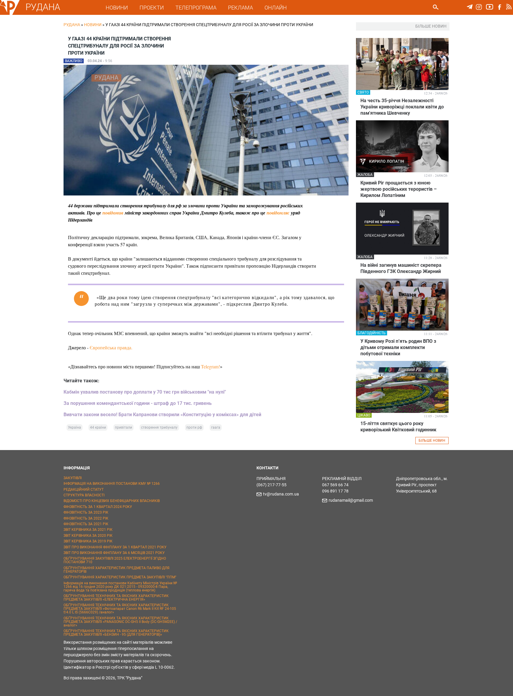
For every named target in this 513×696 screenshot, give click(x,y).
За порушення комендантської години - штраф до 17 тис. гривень (138, 403)
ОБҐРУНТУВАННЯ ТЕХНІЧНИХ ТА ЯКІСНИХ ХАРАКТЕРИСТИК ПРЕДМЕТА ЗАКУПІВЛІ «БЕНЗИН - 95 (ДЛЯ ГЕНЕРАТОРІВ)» (116, 633)
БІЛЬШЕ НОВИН (432, 440)
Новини (93, 24)
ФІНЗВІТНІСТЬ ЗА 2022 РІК (86, 518)
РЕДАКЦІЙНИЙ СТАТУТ (84, 489)
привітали (123, 427)
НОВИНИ (117, 7)
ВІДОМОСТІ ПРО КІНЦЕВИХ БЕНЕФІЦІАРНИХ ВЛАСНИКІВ (112, 501)
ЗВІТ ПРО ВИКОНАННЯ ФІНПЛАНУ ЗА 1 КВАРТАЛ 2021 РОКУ (115, 547)
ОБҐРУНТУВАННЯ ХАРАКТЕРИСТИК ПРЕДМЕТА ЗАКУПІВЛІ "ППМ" (120, 577)
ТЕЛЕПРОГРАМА (195, 7)
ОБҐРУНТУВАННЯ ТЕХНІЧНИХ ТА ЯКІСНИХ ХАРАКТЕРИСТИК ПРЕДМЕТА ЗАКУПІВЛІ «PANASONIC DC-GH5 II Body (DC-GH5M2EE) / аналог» (120, 621)
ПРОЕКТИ (152, 7)
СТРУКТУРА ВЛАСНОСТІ (84, 495)
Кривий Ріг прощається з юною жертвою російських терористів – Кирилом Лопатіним (398, 189)
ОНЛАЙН (276, 7)
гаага (215, 427)
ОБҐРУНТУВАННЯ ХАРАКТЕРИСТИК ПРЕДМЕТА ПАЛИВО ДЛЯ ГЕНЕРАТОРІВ (117, 570)
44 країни (98, 427)
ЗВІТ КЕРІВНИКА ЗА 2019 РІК (88, 541)
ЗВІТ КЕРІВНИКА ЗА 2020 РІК (88, 536)
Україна (74, 427)
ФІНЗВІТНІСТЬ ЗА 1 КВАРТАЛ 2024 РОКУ (98, 507)
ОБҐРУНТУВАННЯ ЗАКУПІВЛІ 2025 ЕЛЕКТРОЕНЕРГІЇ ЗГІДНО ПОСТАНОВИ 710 (115, 560)
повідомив (112, 212)
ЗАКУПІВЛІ (73, 478)
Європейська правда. (111, 347)
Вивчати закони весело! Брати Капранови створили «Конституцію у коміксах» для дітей (162, 414)
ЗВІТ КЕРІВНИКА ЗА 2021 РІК (88, 530)
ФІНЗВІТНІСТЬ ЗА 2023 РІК (86, 512)
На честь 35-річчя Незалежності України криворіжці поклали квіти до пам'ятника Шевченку (402, 107)
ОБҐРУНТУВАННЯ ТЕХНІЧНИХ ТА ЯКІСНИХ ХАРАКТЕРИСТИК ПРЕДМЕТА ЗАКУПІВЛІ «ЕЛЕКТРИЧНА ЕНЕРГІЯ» (116, 598)
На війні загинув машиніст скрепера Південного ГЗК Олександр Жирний (400, 268)
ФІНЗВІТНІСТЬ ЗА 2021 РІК (86, 524)
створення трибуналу (159, 427)
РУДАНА (43, 7)
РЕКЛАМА (240, 7)
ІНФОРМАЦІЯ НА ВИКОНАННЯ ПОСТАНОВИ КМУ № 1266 (112, 484)
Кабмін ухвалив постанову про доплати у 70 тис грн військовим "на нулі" (145, 392)
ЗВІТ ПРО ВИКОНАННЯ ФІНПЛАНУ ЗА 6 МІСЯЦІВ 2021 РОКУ (114, 553)
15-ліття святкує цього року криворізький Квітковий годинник (398, 427)
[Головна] (10, 14)
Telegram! (210, 366)
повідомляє (278, 212)
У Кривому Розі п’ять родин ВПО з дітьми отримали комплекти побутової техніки (398, 347)
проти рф (194, 427)
